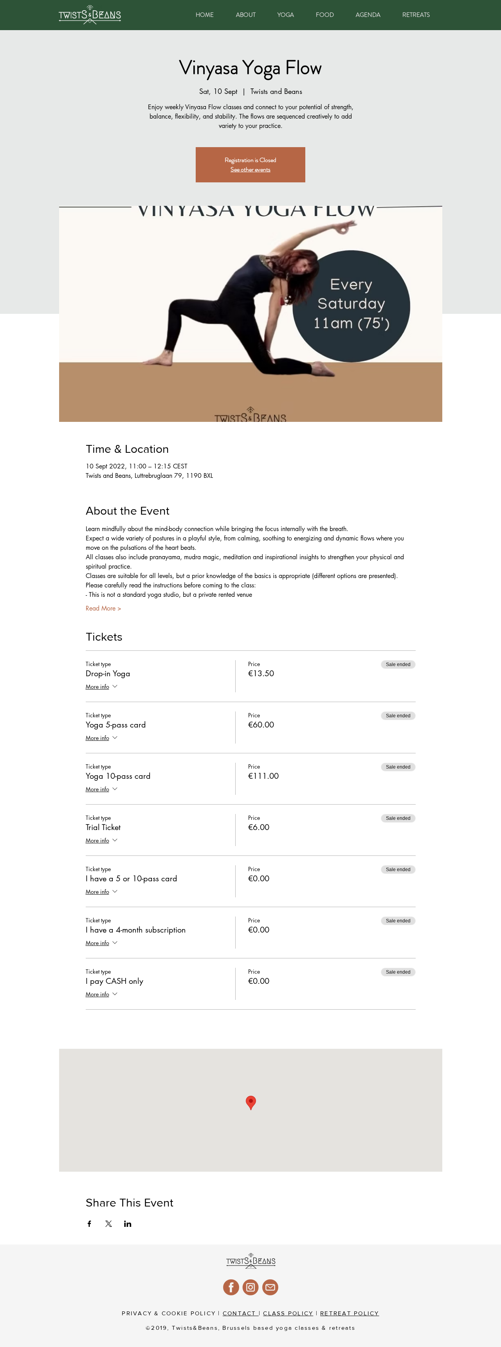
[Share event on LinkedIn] (128, 1224)
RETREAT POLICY (349, 1313)
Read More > (103, 608)
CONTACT (241, 1313)
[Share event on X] (108, 1224)
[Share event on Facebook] (89, 1224)
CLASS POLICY (288, 1313)
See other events (250, 169)
